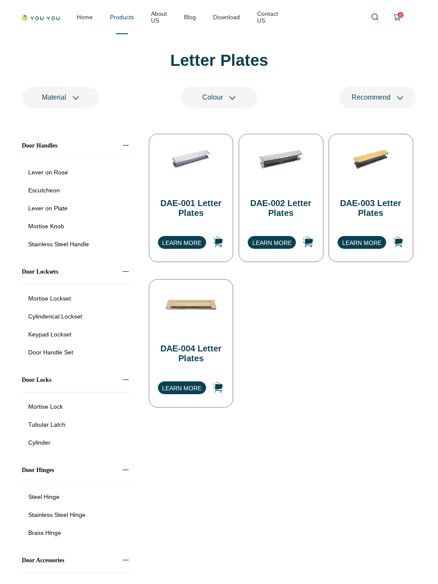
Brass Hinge (44, 532)
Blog (190, 17)
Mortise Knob (46, 226)
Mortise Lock (45, 406)
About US (159, 17)
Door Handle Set (50, 352)
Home (85, 17)
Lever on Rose (48, 172)
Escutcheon (44, 190)
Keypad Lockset (49, 334)
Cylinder (39, 442)
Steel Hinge (43, 496)
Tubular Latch (46, 424)
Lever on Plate (48, 208)
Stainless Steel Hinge (57, 514)
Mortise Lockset (49, 298)
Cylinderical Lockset (55, 316)
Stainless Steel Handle (58, 244)
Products (122, 17)
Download (226, 17)
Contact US (267, 17)
